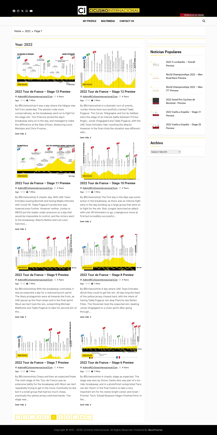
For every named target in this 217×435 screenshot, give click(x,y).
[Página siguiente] (89, 417)
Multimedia (108, 21)
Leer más (19, 133)
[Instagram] (18, 11)
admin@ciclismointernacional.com (35, 96)
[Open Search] (204, 21)
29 (82, 417)
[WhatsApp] (27, 11)
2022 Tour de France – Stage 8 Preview (107, 275)
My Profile (89, 21)
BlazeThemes (155, 429)
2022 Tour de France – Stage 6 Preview (107, 362)
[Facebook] (14, 11)
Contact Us (127, 21)
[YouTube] (31, 11)
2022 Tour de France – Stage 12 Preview (107, 91)
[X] (22, 11)
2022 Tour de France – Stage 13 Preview (42, 91)
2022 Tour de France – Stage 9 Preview (42, 275)
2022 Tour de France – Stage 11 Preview (42, 183)
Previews (22, 84)
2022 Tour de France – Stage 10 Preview (107, 183)
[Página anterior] (18, 417)
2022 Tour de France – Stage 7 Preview (42, 362)
